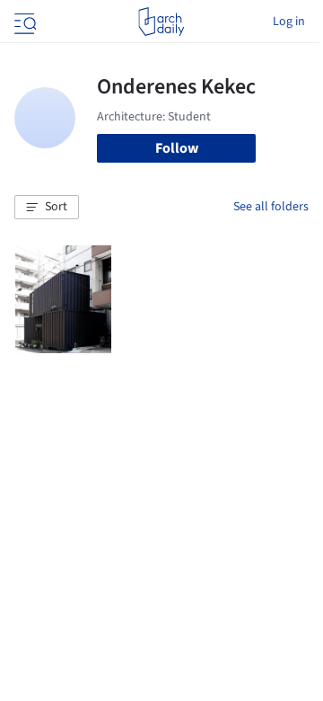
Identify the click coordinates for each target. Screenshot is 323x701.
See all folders (271, 207)
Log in (289, 21)
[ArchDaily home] (161, 21)
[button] (46, 207)
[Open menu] (23, 21)
